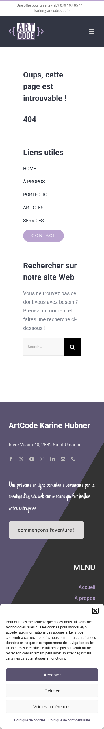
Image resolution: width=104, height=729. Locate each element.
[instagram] (42, 459)
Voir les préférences (52, 706)
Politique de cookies (29, 720)
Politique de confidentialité (69, 720)
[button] (95, 611)
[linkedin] (52, 459)
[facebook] (11, 459)
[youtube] (31, 459)
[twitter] (21, 459)
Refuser (52, 690)
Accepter (52, 674)
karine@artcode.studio (52, 11)
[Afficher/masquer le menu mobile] (92, 31)
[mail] (63, 459)
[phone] (73, 459)
